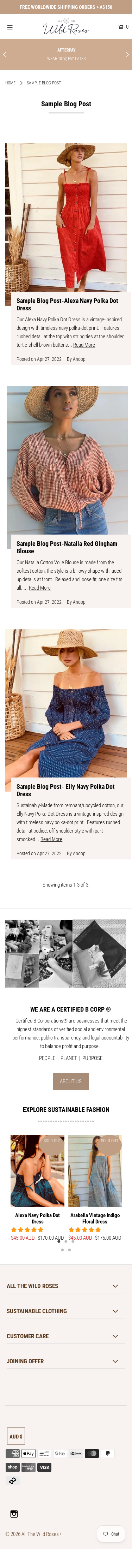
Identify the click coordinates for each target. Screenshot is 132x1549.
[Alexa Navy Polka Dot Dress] (37, 1171)
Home (10, 83)
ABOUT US (71, 1081)
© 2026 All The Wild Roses (32, 1534)
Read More (84, 345)
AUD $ (16, 1437)
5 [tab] (69, 1249)
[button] (27, 1230)
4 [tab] (62, 1249)
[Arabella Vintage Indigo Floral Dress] (95, 1171)
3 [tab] (73, 1241)
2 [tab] (66, 1241)
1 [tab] (59, 1241)
